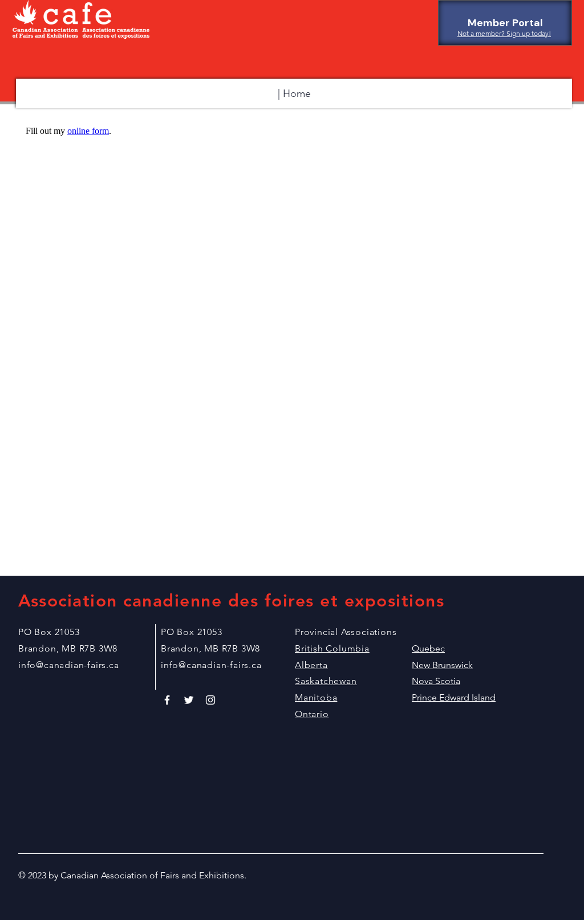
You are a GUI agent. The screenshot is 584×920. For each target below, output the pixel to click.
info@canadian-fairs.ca (68, 665)
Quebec (428, 648)
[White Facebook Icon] (167, 700)
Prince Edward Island (454, 697)
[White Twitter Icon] (188, 700)
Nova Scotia (436, 680)
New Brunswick (442, 665)
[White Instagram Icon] (210, 700)
